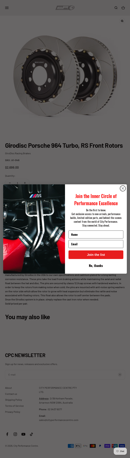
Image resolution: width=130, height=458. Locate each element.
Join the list (96, 254)
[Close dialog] (123, 188)
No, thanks (96, 265)
